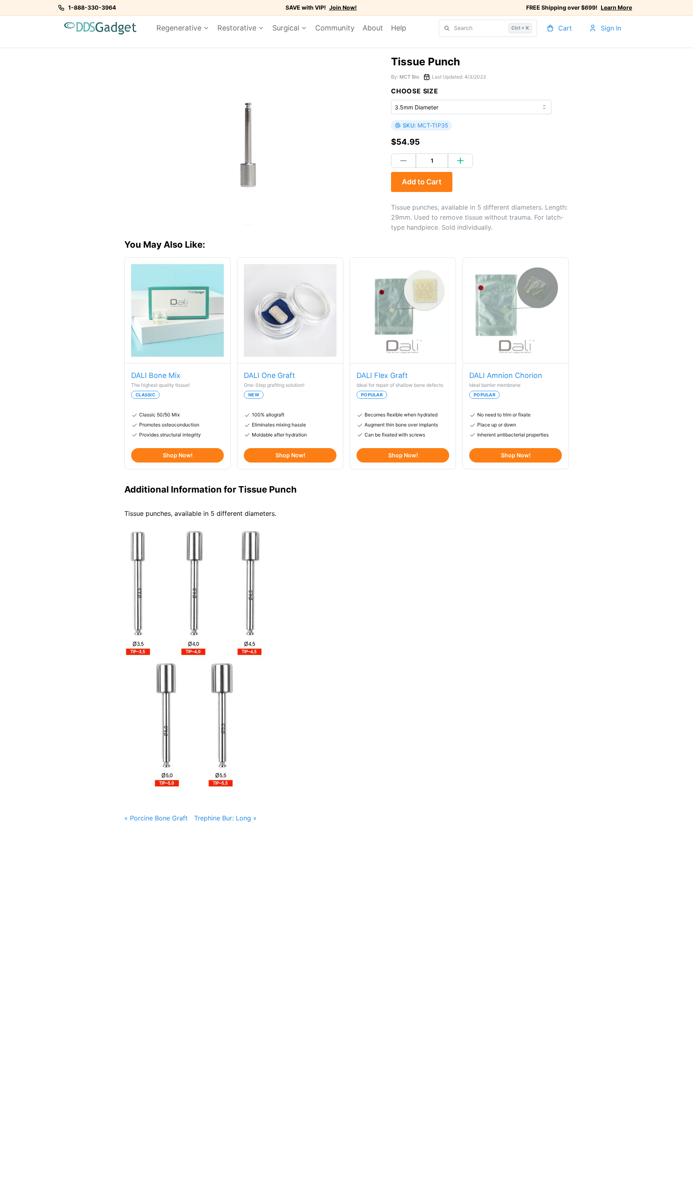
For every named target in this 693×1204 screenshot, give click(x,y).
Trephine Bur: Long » (225, 818)
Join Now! (343, 7)
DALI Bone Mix (155, 375)
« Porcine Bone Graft (156, 818)
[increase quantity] (460, 161)
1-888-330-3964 (92, 7)
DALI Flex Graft (382, 375)
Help (398, 28)
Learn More (616, 7)
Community (335, 28)
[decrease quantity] (403, 161)
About (373, 28)
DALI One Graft (269, 375)
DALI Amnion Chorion (505, 375)
